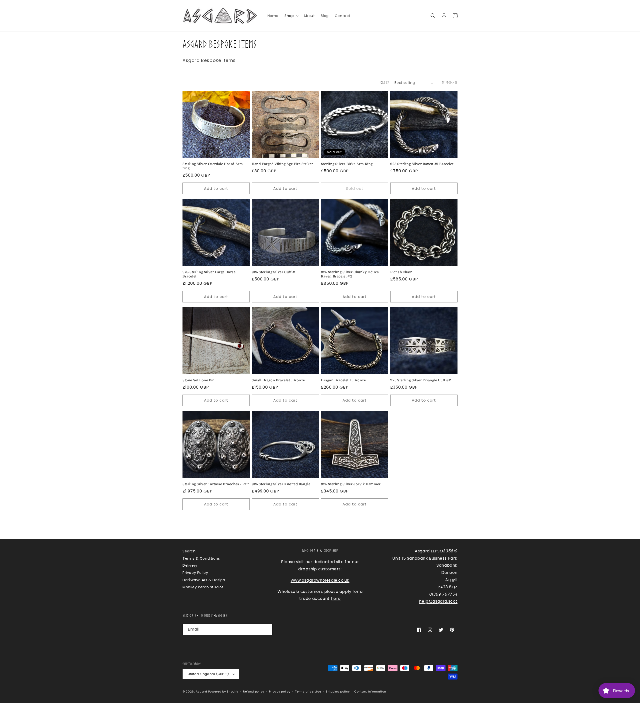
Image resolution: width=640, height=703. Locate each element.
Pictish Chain (401, 272)
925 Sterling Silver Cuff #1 (274, 272)
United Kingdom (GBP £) (208, 674)
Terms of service (308, 692)
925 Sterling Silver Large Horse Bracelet (209, 274)
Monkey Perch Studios (203, 587)
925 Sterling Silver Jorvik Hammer (351, 484)
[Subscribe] (266, 629)
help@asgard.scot (438, 601)
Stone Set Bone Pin (198, 380)
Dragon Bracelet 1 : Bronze (343, 380)
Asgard (201, 692)
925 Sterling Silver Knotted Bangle (281, 484)
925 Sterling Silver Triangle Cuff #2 (420, 380)
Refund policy (253, 692)
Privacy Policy (195, 572)
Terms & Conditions (201, 558)
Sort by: (385, 83)
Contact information (370, 692)
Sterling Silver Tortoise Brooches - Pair (215, 484)
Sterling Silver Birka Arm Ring (347, 164)
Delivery (190, 565)
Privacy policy (279, 692)
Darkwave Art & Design (203, 579)
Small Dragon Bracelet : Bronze (278, 380)
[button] (291, 15)
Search (189, 551)
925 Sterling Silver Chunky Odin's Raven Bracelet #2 (350, 274)
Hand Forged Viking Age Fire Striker (282, 164)
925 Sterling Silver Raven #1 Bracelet (421, 164)
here (336, 598)
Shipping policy (338, 692)
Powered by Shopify (223, 692)
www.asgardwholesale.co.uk (320, 580)
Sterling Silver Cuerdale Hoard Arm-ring (213, 166)
